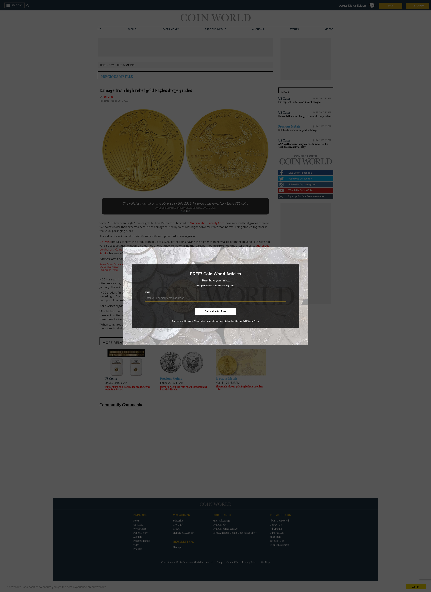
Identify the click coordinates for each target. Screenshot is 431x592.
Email (148, 292)
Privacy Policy (252, 321)
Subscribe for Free (215, 311)
